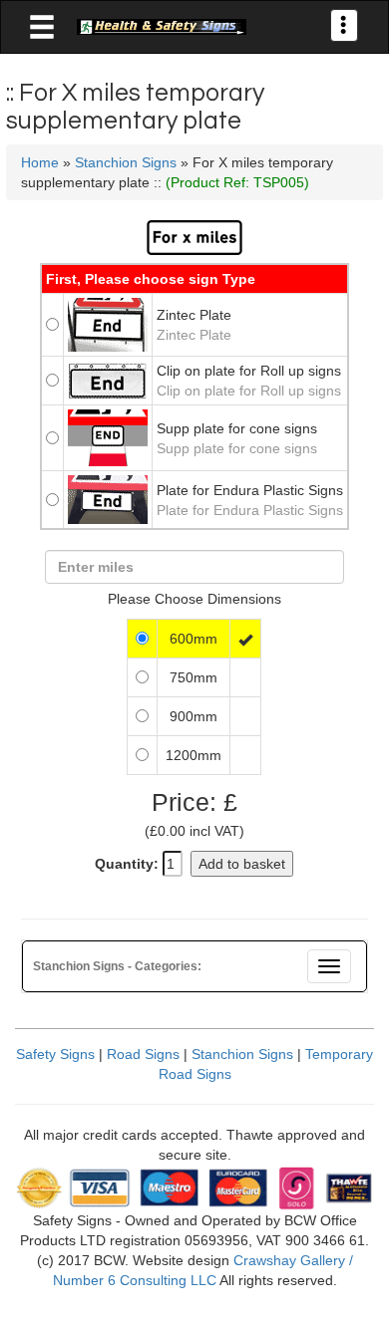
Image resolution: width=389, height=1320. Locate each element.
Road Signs (143, 1054)
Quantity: (127, 864)
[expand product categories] (42, 28)
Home (40, 162)
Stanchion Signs (126, 162)
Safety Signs (55, 1054)
